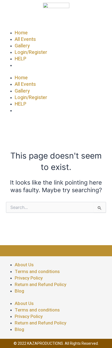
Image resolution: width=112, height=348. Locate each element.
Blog (19, 291)
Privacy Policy (29, 278)
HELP (20, 59)
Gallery (22, 46)
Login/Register (31, 52)
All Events (25, 39)
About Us (24, 264)
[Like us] (40, 249)
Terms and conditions (37, 271)
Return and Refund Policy (40, 284)
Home (21, 33)
